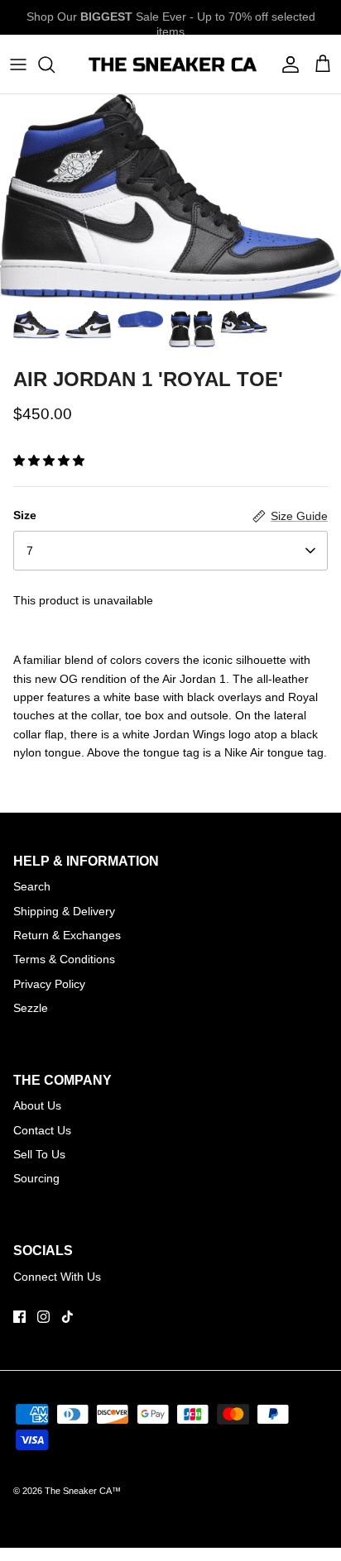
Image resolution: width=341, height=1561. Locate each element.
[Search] (54, 64)
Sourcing (36, 1178)
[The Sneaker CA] (171, 64)
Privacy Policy (49, 984)
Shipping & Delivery (64, 911)
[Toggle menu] (18, 64)
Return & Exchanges (67, 935)
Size (24, 515)
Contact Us (42, 1130)
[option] (170, 197)
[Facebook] (19, 1316)
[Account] (286, 64)
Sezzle (30, 1007)
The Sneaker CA (78, 1491)
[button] (48, 460)
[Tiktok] (67, 1316)
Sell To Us (39, 1154)
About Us (37, 1105)
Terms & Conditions (64, 959)
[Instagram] (43, 1316)
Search (31, 886)
